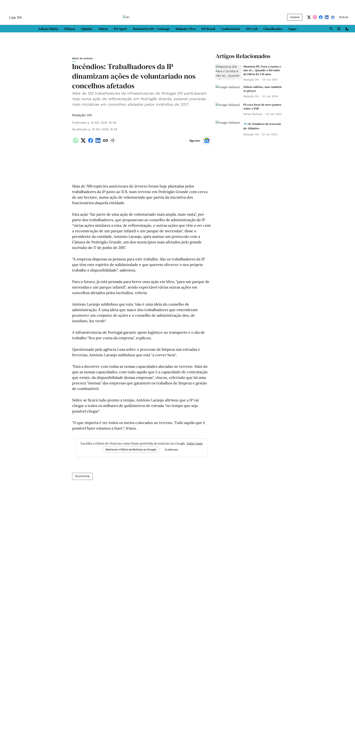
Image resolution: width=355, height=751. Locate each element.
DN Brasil (208, 28)
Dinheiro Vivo (186, 28)
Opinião (86, 28)
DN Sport (120, 28)
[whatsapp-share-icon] (76, 142)
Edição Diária (48, 28)
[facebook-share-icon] (91, 142)
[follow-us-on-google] (206, 140)
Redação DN (82, 115)
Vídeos (103, 28)
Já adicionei (171, 449)
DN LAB (252, 28)
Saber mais (195, 443)
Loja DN (15, 17)
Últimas (69, 28)
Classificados (272, 28)
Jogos (292, 28)
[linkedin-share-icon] (98, 142)
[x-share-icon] (83, 142)
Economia (82, 476)
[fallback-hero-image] (229, 72)
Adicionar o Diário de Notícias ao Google (130, 449)
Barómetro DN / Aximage (151, 28)
